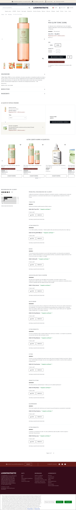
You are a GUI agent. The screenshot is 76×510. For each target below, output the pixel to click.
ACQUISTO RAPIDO (12, 175)
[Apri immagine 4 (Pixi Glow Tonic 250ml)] (27, 66)
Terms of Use (37, 508)
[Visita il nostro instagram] (62, 464)
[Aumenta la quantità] (58, 51)
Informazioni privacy (39, 478)
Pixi (6, 14)
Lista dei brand (51, 476)
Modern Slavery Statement (40, 482)
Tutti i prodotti (51, 484)
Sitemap (49, 482)
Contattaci (23, 479)
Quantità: (50, 48)
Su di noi (50, 475)
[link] (62, 8)
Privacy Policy (30, 508)
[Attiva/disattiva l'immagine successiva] (44, 39)
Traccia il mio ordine (25, 481)
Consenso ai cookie (5, 486)
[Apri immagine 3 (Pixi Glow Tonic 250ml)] (19, 66)
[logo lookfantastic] (40, 7)
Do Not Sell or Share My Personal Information (7, 489)
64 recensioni (57, 31)
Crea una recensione (7, 206)
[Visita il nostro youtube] (65, 464)
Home (2, 14)
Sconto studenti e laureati (53, 485)
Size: (49, 42)
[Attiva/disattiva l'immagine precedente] (2, 39)
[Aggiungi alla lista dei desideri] (69, 57)
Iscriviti (28, 464)
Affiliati (49, 479)
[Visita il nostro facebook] (59, 464)
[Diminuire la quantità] (50, 51)
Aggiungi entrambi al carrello (60, 122)
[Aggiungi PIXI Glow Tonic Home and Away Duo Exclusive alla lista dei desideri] (42, 144)
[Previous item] (2, 161)
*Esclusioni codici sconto (40, 481)
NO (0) (40, 215)
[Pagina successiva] (53, 453)
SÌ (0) (33, 215)
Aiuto (22, 475)
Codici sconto (51, 478)
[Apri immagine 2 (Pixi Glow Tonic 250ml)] (12, 66)
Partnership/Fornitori (52, 481)
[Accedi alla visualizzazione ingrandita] (43, 58)
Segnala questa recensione (36, 219)
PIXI (49, 20)
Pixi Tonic (10, 14)
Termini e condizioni (39, 475)
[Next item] (74, 161)
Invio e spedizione (38, 476)
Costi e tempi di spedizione (26, 478)
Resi (22, 476)
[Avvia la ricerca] (29, 7)
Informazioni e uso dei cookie (41, 479)
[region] (38, 502)
